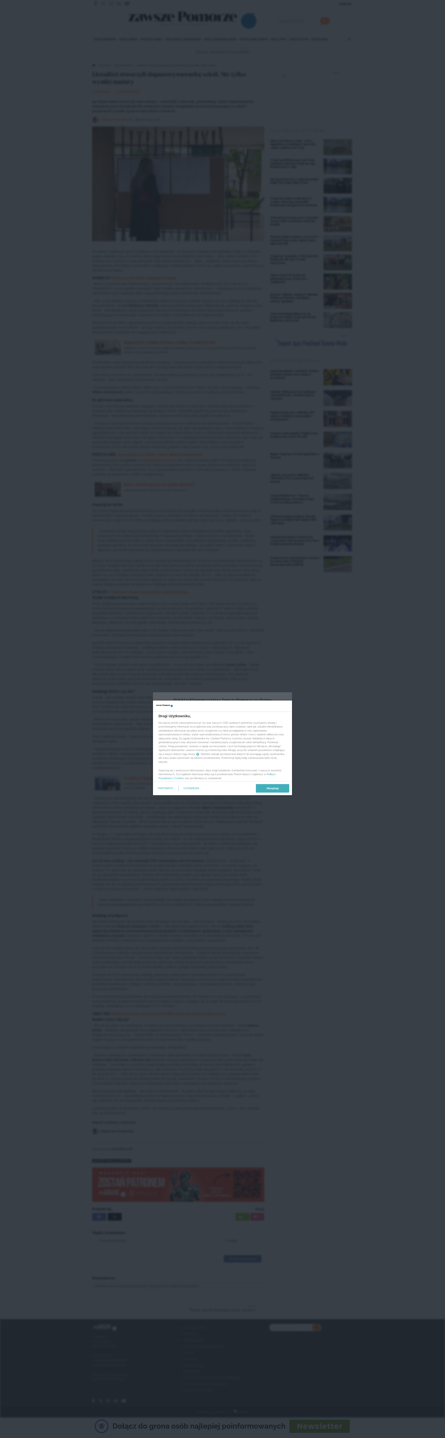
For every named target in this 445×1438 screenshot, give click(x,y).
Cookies (179, 778)
